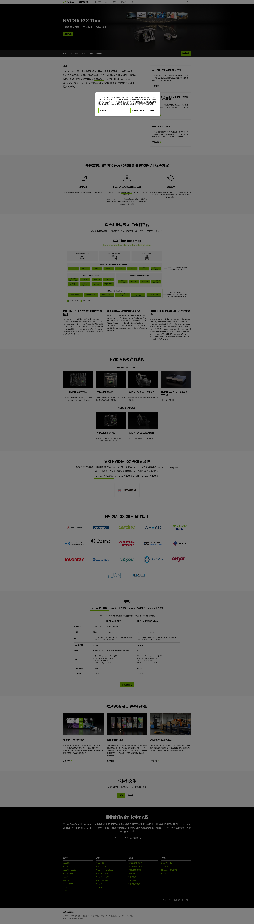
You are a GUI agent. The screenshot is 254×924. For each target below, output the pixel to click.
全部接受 (151, 110)
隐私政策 (133, 104)
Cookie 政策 (134, 102)
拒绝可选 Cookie (138, 110)
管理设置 (103, 110)
